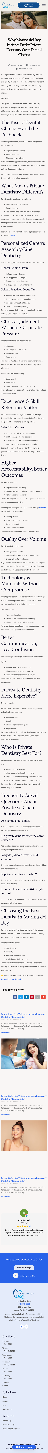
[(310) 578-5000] (15, 1275)
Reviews (42, 507)
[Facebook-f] (22, 1326)
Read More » (5, 1033)
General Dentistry (18, 65)
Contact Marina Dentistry (12, 979)
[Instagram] (26, 1326)
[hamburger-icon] (44, 5)
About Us (12, 235)
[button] (15, 997)
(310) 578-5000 (27, 1276)
